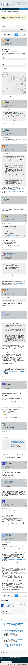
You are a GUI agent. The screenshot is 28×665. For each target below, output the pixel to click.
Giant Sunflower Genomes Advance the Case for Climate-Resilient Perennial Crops (13, 624)
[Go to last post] (16, 635)
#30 (25, 542)
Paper (16, 284)
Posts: (6, 44)
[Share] (25, 44)
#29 (25, 508)
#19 (25, 153)
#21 (25, 223)
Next (24, 34)
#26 (25, 431)
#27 (25, 470)
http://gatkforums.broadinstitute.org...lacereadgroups (13, 559)
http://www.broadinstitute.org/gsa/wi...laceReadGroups (13, 371)
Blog (2, 282)
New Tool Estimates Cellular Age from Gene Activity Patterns (13, 638)
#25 (25, 391)
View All (5, 612)
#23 (25, 297)
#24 (25, 321)
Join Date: (7, 43)
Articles (10, 607)
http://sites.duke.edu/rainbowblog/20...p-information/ (14, 407)
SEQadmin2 (8, 605)
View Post (16, 112)
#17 (25, 109)
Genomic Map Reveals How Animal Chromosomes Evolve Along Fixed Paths (13, 632)
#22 (25, 261)
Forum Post (23, 283)
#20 (25, 206)
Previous (7, 34)
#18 (25, 137)
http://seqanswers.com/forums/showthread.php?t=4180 (13, 406)
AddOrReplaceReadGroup (17, 191)
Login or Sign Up (23, 8)
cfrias (9, 417)
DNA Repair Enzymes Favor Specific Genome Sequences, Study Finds (13, 645)
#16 (25, 47)
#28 (25, 489)
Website (20, 283)
